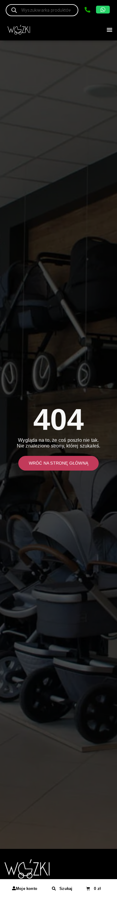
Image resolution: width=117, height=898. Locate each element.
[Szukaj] (54, 889)
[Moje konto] (14, 888)
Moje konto (26, 888)
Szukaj (65, 888)
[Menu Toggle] (109, 30)
